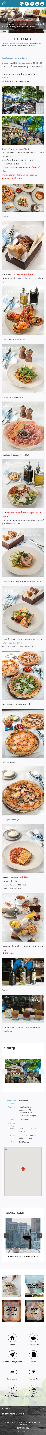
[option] (23, 20)
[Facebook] (26, 3)
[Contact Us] (37, 3)
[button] (4, 20)
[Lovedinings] (3, 3)
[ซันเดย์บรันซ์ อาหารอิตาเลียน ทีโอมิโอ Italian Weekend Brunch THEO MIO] (23, 1071)
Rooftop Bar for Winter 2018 (23, 1256)
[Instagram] (31, 3)
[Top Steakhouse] (23, 20)
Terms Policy (23, 1428)
